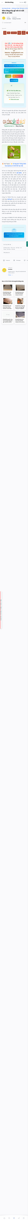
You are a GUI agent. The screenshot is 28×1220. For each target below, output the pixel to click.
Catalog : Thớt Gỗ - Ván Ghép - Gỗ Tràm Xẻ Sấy (14, 65)
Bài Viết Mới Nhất (14, 80)
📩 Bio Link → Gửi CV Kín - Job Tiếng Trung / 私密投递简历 (14, 70)
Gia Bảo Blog (9, 2)
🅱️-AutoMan (8, 76)
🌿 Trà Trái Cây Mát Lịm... (14, 90)
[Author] (9, 18)
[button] (2, 2)
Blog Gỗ (19, 33)
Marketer (13, 32)
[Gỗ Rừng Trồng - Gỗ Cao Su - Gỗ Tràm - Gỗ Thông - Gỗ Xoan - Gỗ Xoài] (13, 248)
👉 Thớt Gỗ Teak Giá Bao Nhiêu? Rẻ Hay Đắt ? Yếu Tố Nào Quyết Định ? (14, 235)
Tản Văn (5, 33)
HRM (9, 32)
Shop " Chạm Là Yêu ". (17, 76)
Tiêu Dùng (23, 33)
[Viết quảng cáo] (6, 252)
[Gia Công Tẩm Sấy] (7, 244)
